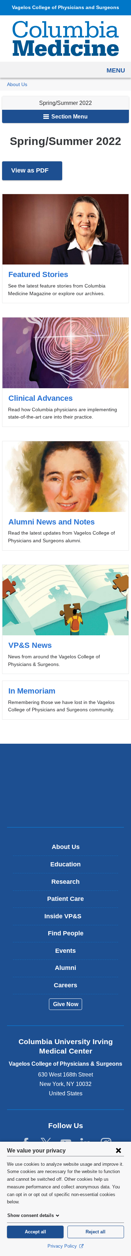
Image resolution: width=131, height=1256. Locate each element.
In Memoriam (65, 700)
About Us (17, 84)
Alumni (65, 967)
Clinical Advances (65, 372)
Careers (65, 985)
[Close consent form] (118, 1150)
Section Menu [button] (69, 117)
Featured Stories (65, 248)
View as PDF (36, 174)
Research (65, 881)
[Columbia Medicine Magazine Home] (66, 38)
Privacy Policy (63, 1246)
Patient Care (65, 898)
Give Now (65, 1004)
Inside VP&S (68, 919)
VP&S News (65, 619)
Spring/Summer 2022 (65, 103)
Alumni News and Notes (65, 495)
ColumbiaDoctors (66, 807)
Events (65, 950)
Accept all (35, 1231)
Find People (65, 933)
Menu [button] (116, 70)
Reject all (95, 1231)
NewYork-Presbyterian (66, 785)
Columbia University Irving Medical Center (65, 763)
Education (65, 864)
